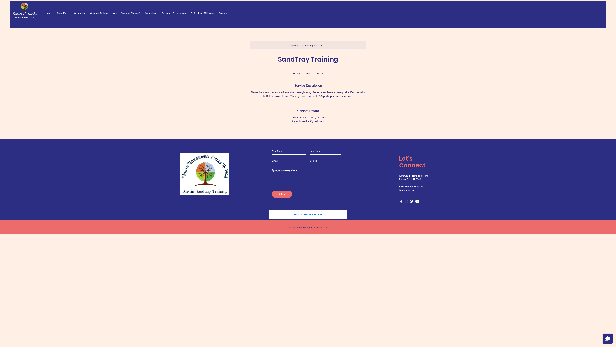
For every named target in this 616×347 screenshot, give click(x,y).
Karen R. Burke (25, 13)
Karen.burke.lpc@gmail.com (413, 175)
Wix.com (322, 227)
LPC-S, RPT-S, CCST (25, 17)
